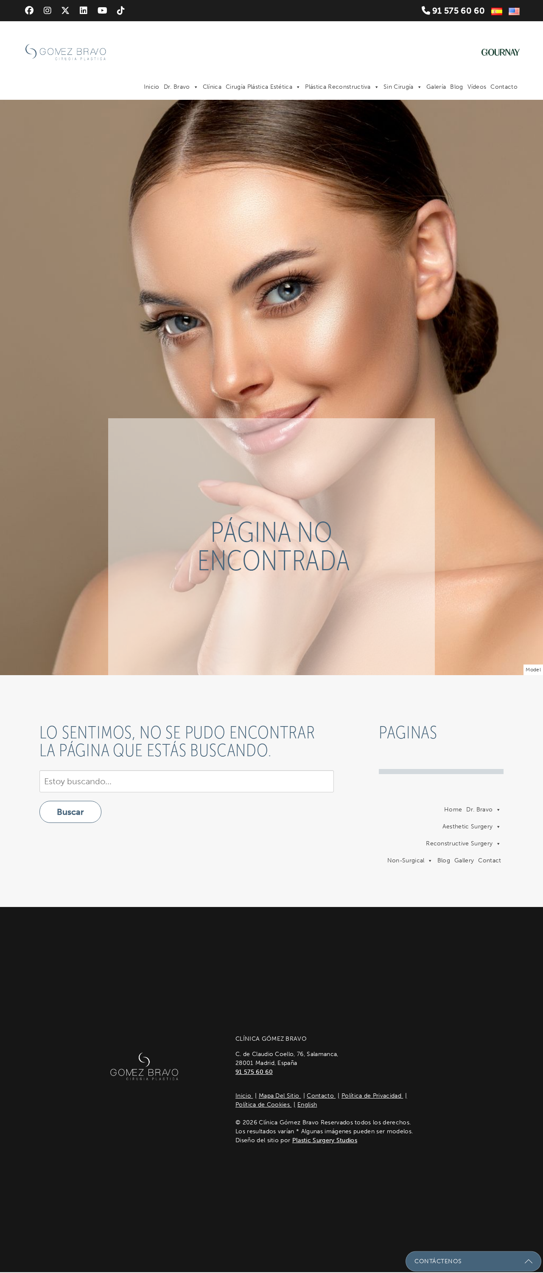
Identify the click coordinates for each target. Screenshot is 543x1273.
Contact (489, 860)
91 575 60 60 (457, 11)
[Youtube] (102, 11)
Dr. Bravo (177, 86)
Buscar (70, 812)
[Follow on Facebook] (29, 11)
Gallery (464, 860)
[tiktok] (120, 11)
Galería (436, 86)
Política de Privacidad (372, 1095)
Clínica (212, 86)
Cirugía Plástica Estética (259, 86)
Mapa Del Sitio (280, 1095)
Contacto (504, 86)
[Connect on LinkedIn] (83, 11)
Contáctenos (438, 1261)
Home (453, 809)
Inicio (152, 86)
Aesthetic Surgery (467, 826)
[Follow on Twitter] (65, 11)
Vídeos (477, 86)
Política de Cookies (263, 1104)
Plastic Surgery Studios (324, 1140)
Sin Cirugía (398, 86)
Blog (456, 86)
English (307, 1104)
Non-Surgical (406, 860)
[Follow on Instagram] (47, 11)
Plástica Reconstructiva (337, 86)
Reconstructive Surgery (459, 843)
